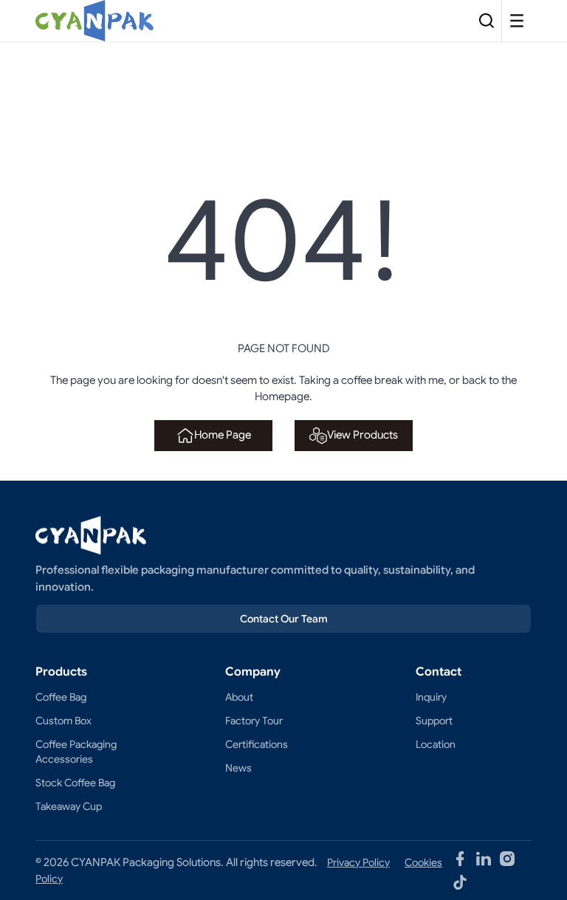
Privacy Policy (358, 862)
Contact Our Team (284, 618)
